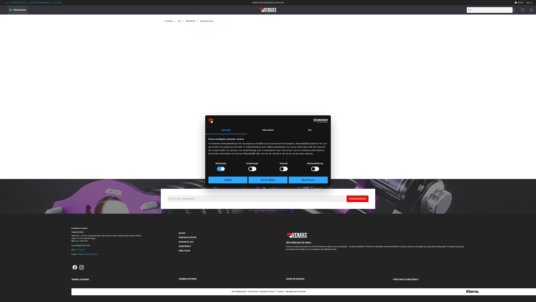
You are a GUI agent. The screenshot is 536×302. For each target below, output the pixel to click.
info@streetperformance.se (87, 254)
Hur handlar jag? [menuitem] (239, 292)
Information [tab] (268, 130)
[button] (522, 10)
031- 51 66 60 (79, 250)
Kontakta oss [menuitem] (186, 242)
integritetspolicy (282, 210)
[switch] (252, 169)
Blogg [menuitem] (520, 3)
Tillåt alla (308, 180)
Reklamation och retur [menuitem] (295, 292)
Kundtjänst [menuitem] (185, 246)
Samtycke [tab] (226, 130)
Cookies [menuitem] (280, 292)
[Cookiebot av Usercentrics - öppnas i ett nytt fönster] (315, 121)
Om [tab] (310, 130)
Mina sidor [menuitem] (184, 250)
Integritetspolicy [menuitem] (268, 292)
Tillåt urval (268, 180)
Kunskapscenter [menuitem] (187, 237)
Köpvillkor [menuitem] (253, 292)
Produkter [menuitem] (19, 10)
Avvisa (228, 180)
